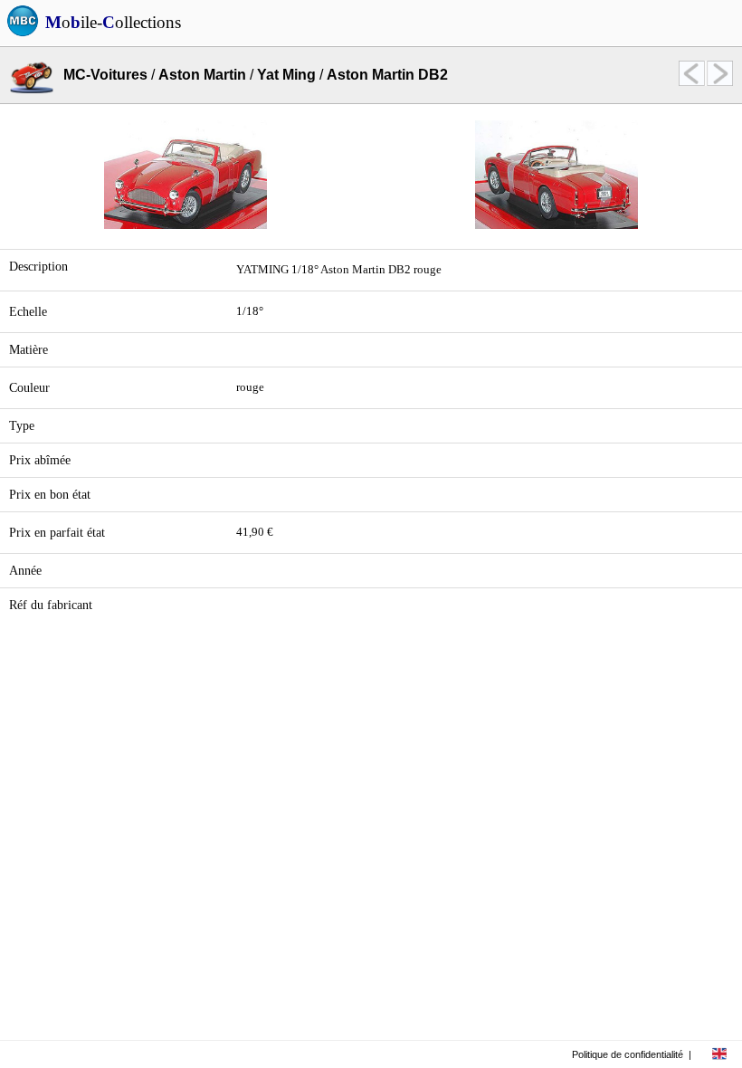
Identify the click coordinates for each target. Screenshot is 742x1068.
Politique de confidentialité (627, 1054)
